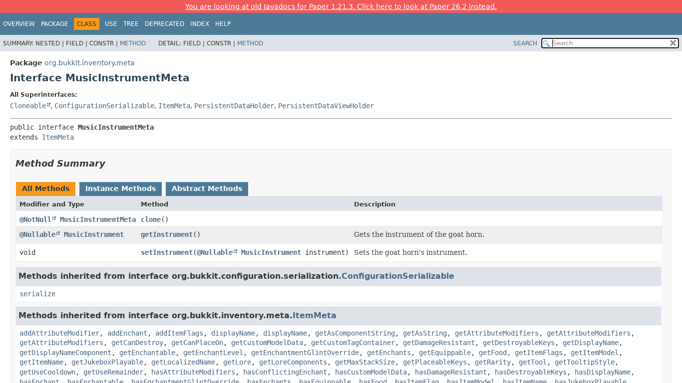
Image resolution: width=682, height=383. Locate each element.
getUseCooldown (47, 372)
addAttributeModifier (59, 333)
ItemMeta (174, 106)
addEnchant (127, 333)
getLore (237, 362)
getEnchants (389, 353)
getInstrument (167, 234)
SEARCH (525, 43)
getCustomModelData (267, 343)
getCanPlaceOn (197, 343)
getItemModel (595, 353)
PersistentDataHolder (234, 106)
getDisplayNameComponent (65, 353)
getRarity (493, 362)
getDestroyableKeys (519, 343)
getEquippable (445, 353)
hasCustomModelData (371, 372)
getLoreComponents (293, 362)
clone (151, 219)
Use (111, 23)
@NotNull (35, 219)
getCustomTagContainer (353, 343)
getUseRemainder (113, 372)
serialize (37, 294)
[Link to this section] (112, 163)
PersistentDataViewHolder (326, 106)
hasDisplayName (603, 372)
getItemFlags (539, 353)
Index (199, 23)
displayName (233, 333)
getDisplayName (591, 343)
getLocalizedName (183, 362)
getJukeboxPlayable (107, 362)
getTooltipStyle (585, 362)
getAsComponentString (355, 333)
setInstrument (167, 252)
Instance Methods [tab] (120, 188)
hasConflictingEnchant (285, 372)
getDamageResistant (439, 343)
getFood (493, 353)
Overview (19, 23)
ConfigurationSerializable (104, 106)
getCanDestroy (137, 343)
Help (223, 23)
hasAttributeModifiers (193, 372)
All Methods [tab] (45, 188)
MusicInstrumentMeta (98, 219)
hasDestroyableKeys (531, 372)
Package (54, 23)
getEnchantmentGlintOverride (305, 353)
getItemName (41, 362)
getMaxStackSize (365, 362)
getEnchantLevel (213, 353)
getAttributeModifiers (497, 333)
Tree (131, 23)
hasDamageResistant (451, 372)
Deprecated (164, 23)
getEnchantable (147, 353)
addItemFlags (179, 333)
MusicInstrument (94, 234)
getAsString (425, 333)
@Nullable (37, 234)
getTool (533, 362)
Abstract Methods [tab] (207, 188)
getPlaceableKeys (435, 362)
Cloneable (28, 106)
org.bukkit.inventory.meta (89, 63)
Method (133, 43)
